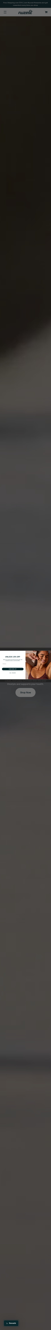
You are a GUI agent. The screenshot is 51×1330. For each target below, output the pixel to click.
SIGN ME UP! (13, 669)
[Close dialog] (49, 652)
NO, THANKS (13, 672)
